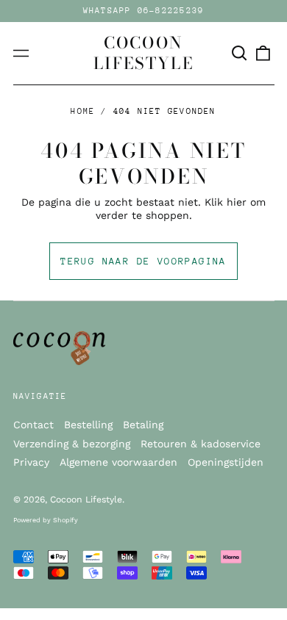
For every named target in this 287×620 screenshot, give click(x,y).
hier (237, 202)
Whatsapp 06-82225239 (144, 10)
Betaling (143, 424)
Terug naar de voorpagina (143, 261)
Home (83, 111)
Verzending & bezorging (71, 444)
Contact (33, 424)
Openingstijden (225, 462)
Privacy (31, 462)
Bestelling (88, 424)
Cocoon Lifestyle (143, 53)
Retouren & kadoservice (201, 444)
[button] (240, 53)
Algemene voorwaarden (118, 462)
